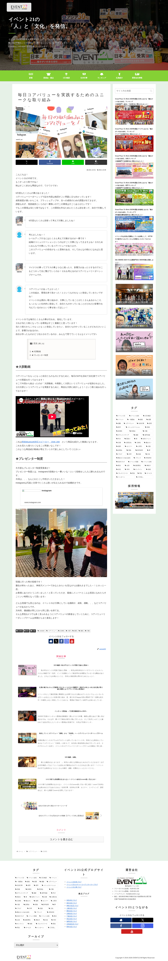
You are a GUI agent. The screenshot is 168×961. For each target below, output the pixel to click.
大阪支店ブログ (72, 908)
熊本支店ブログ (72, 926)
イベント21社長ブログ (74, 882)
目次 (35, 343)
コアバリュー (52, 631)
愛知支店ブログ (72, 911)
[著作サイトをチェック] (51, 641)
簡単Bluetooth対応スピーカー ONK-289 (41, 442)
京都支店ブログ (72, 913)
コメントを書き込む (61, 839)
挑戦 (27, 631)
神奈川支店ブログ (72, 905)
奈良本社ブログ (72, 900)
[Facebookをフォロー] (61, 641)
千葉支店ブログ (72, 916)
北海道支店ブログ (72, 924)
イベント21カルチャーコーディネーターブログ (82, 884)
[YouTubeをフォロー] (72, 641)
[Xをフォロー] (56, 641)
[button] (96, 162)
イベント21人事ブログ (74, 887)
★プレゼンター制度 (40, 355)
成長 (75, 631)
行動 (33, 631)
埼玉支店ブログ (72, 919)
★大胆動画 (36, 351)
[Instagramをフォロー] (66, 641)
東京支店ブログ (72, 903)
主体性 (20, 631)
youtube (41, 631)
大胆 (69, 631)
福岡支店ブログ (72, 921)
